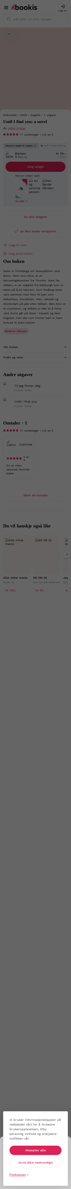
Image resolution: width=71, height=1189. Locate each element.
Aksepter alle (35, 1150)
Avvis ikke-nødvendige (35, 1162)
